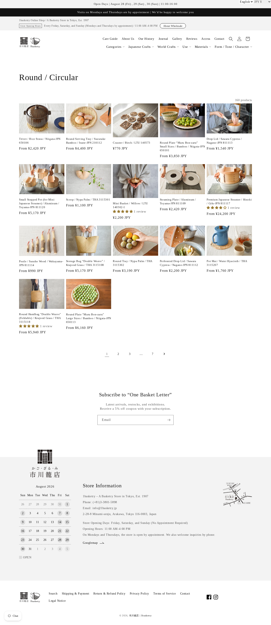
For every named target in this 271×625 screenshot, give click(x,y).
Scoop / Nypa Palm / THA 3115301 (88, 199)
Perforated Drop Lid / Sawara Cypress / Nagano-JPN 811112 (179, 263)
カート (247, 39)
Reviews (191, 38)
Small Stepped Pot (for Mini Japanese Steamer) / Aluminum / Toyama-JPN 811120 (39, 203)
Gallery (177, 38)
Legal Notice (57, 600)
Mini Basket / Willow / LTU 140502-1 (130, 205)
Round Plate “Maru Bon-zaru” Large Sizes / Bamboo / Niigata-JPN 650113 (88, 318)
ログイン (239, 39)
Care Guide (110, 38)
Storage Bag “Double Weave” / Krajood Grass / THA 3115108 (85, 263)
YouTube (222, 597)
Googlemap (90, 542)
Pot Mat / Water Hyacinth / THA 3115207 (227, 263)
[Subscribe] (168, 420)
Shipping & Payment (75, 593)
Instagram (215, 597)
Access (205, 38)
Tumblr (249, 597)
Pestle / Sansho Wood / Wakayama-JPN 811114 (41, 263)
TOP (260, 616)
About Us (128, 38)
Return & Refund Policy (109, 593)
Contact (219, 38)
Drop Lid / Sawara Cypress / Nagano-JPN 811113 (224, 140)
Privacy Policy (139, 593)
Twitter (236, 597)
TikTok (229, 597)
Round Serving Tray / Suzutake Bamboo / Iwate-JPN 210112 (86, 140)
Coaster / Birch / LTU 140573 (131, 142)
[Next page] (164, 354)
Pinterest (243, 597)
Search (53, 593)
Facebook (209, 597)
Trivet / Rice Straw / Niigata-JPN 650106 (40, 140)
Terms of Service (164, 593)
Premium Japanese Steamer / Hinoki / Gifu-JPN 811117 (229, 201)
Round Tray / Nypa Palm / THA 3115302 (132, 263)
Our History (146, 38)
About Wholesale (173, 26)
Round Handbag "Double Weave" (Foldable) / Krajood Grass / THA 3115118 (40, 318)
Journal (163, 38)
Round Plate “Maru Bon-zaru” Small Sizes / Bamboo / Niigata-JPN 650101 (182, 146)
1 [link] (107, 354)
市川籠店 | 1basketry (140, 615)
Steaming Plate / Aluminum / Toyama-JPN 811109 (178, 201)
